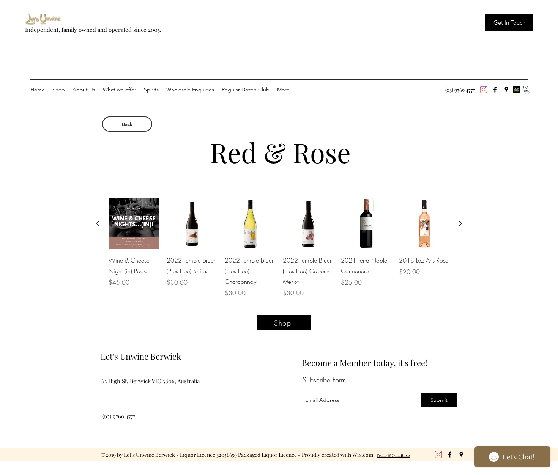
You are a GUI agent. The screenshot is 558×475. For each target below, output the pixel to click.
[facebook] (495, 89)
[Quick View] (134, 223)
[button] (526, 89)
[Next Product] (460, 223)
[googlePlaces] (506, 89)
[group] (279, 248)
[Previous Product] (97, 223)
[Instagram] (483, 89)
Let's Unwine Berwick (141, 356)
